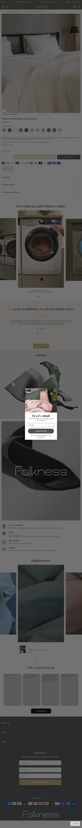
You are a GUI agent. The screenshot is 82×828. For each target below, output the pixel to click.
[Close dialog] (55, 390)
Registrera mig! (41, 431)
